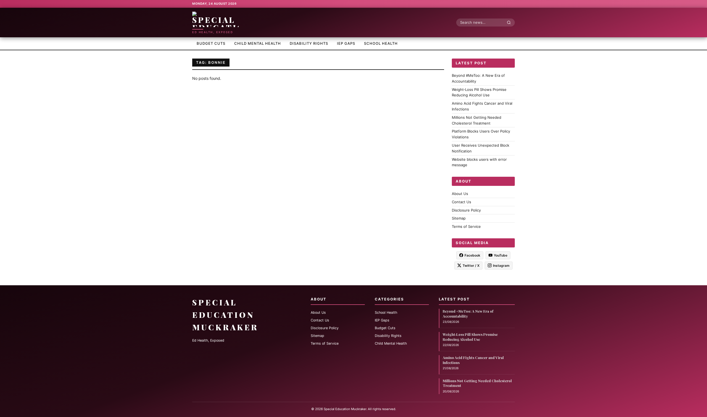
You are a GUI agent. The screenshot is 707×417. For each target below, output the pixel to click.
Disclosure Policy (466, 210)
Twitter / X (471, 265)
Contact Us (461, 201)
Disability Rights (309, 43)
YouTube (500, 255)
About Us (460, 193)
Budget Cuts (211, 43)
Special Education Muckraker (225, 314)
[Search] (510, 22)
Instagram (501, 265)
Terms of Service (466, 226)
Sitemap (459, 218)
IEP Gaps (346, 43)
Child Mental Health (257, 43)
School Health (381, 43)
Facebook (472, 255)
